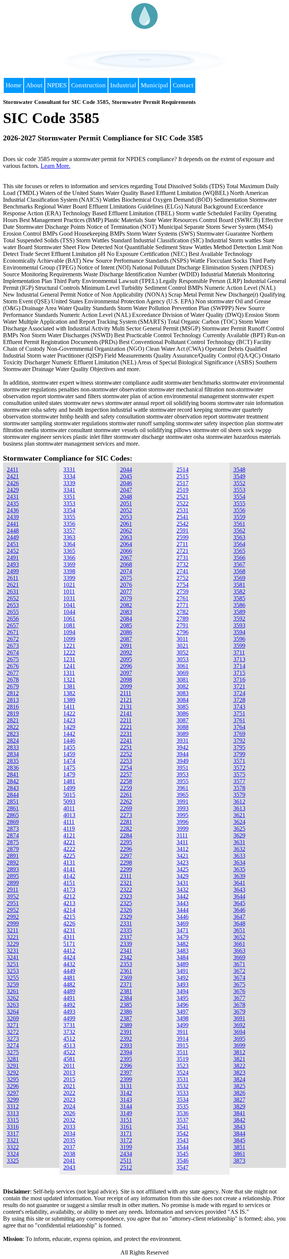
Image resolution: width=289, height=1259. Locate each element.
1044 (69, 612)
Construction (88, 85)
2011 (69, 1066)
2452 (13, 551)
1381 (69, 686)
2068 (126, 564)
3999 (182, 828)
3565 (239, 551)
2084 (126, 618)
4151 (69, 883)
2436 (13, 510)
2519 (182, 490)
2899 (13, 883)
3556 (239, 510)
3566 (239, 557)
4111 (69, 822)
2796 (182, 632)
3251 (13, 964)
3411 (182, 842)
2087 (126, 639)
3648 (239, 923)
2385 (126, 1005)
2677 (13, 673)
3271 (13, 1025)
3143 (126, 1099)
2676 (13, 666)
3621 (239, 815)
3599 (239, 645)
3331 (69, 469)
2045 (126, 476)
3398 (69, 571)
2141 (126, 713)
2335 (126, 930)
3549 (239, 476)
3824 (239, 1079)
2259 (126, 788)
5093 (69, 801)
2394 (126, 1052)
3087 (182, 720)
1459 (69, 754)
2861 (13, 808)
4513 (69, 1045)
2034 (69, 1133)
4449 (69, 971)
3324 (13, 1154)
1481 (69, 781)
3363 (69, 537)
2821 (13, 720)
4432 (69, 964)
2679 (13, 686)
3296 (13, 1086)
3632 (239, 849)
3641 (239, 883)
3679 (239, 1011)
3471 (182, 930)
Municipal (154, 85)
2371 (126, 984)
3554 (239, 496)
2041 (69, 1160)
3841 (239, 1113)
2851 (13, 801)
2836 (13, 767)
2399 (126, 1079)
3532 (182, 1086)
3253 (13, 971)
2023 (69, 1099)
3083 (182, 693)
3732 (69, 1032)
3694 (239, 1032)
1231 (69, 659)
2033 (69, 1127)
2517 (182, 483)
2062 (126, 530)
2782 (182, 612)
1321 (69, 679)
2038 (69, 1154)
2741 (182, 571)
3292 (13, 1072)
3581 (239, 585)
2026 (69, 1113)
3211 (12, 930)
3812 (239, 1052)
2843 (13, 788)
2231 (126, 734)
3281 (13, 1059)
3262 (13, 998)
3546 (182, 1160)
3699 (239, 1045)
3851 (239, 1147)
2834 (13, 754)
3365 (69, 551)
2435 (13, 503)
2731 (182, 557)
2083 (126, 612)
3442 (182, 896)
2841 (13, 774)
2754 (182, 585)
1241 (69, 666)
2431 (13, 496)
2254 (126, 767)
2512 (126, 1167)
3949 (182, 761)
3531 (182, 1079)
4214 (69, 910)
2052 (126, 510)
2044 (126, 469)
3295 (13, 1079)
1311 (69, 673)
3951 (182, 767)
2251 (126, 747)
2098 (126, 679)
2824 (13, 740)
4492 (69, 1005)
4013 (69, 815)
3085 (182, 706)
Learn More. (55, 166)
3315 (13, 1120)
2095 (126, 659)
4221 (69, 842)
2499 (13, 571)
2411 (12, 469)
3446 (182, 916)
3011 (182, 639)
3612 (239, 801)
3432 (182, 889)
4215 (69, 916)
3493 (182, 984)
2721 (182, 551)
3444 (182, 910)
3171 (126, 1133)
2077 (126, 591)
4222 (69, 849)
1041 (69, 605)
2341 (126, 950)
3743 (239, 706)
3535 (182, 1106)
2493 (13, 564)
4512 (69, 1038)
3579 (239, 795)
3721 (239, 686)
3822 (239, 1066)
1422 (69, 713)
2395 (126, 1059)
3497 (182, 1011)
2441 (13, 524)
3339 (69, 483)
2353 (126, 964)
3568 (239, 571)
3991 (182, 801)
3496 (182, 1005)
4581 (69, 1059)
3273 (13, 1038)
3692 (239, 1025)
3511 (182, 1052)
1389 (69, 700)
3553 (239, 490)
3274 (13, 1045)
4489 (69, 991)
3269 (13, 1018)
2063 (126, 537)
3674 (239, 977)
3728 (239, 700)
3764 (239, 727)
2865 (13, 815)
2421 (13, 476)
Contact (183, 85)
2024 (69, 1106)
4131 (69, 862)
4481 (69, 977)
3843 (239, 1127)
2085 (126, 625)
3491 (182, 971)
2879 (13, 849)
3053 (182, 659)
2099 (126, 686)
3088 (182, 727)
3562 (239, 530)
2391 (126, 1032)
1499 (69, 788)
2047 (126, 490)
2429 (13, 490)
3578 (239, 788)
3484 (182, 957)
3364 (69, 544)
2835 (13, 761)
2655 (13, 612)
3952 (13, 896)
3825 (239, 1086)
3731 (69, 1025)
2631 (13, 591)
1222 (69, 652)
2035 (69, 1140)
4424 (69, 957)
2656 (13, 618)
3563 (239, 537)
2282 (126, 828)
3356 (69, 524)
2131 (126, 706)
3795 (239, 747)
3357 (69, 530)
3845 (239, 1140)
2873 (13, 828)
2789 (182, 618)
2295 (126, 842)
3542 (182, 1133)
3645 (239, 903)
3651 (239, 930)
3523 (182, 1066)
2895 (13, 876)
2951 (13, 903)
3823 (239, 1072)
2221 (126, 727)
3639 (239, 876)
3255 (13, 977)
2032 (69, 1120)
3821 (239, 1059)
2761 (182, 598)
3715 (239, 673)
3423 (182, 862)
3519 (182, 1059)
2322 (126, 889)
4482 (69, 984)
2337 (126, 937)
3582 (239, 591)
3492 (182, 977)
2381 (126, 991)
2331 (126, 923)
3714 (239, 666)
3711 (239, 652)
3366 (69, 557)
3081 (182, 679)
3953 (182, 774)
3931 (182, 740)
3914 (182, 1038)
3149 (126, 1113)
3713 (239, 659)
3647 (239, 916)
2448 (13, 530)
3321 (13, 1140)
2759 (182, 591)
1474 (69, 761)
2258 (126, 781)
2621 (13, 585)
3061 (182, 666)
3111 (182, 835)
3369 (69, 564)
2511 (126, 1160)
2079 (126, 598)
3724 (239, 693)
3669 (239, 957)
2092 (126, 652)
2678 (13, 679)
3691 (239, 1018)
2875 (13, 842)
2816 (13, 706)
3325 (13, 1160)
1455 (69, 747)
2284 (126, 835)
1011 (69, 591)
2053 (126, 517)
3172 (126, 1140)
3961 (182, 788)
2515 (182, 476)
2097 (126, 673)
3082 (182, 686)
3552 (239, 483)
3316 (13, 1127)
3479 (182, 937)
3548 (239, 469)
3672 (239, 971)
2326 (126, 910)
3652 (239, 937)
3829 (239, 1106)
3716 (239, 679)
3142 (126, 1093)
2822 (13, 727)
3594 (239, 632)
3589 (239, 612)
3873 (239, 1160)
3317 (13, 1133)
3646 (239, 910)
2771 (182, 605)
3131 (126, 1086)
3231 (13, 950)
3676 (239, 991)
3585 (239, 598)
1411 (69, 706)
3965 (182, 795)
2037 (69, 1147)
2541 (182, 517)
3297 (13, 1093)
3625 (239, 828)
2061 (126, 524)
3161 (126, 1127)
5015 (69, 795)
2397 (126, 1072)
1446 (69, 740)
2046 (126, 483)
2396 (126, 1066)
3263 (13, 1005)
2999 (13, 923)
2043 (69, 1167)
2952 (13, 910)
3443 (182, 903)
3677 (239, 998)
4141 (69, 869)
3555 (239, 503)
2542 (182, 524)
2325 (126, 903)
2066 (126, 551)
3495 (182, 998)
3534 (182, 1099)
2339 (126, 944)
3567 (239, 564)
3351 (69, 496)
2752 (182, 578)
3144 (126, 1106)
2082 (126, 605)
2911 (12, 889)
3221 (13, 937)
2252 (126, 754)
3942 (182, 747)
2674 (13, 652)
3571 (239, 761)
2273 (126, 815)
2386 (126, 1011)
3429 (182, 876)
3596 (239, 639)
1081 (69, 625)
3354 (69, 510)
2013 (69, 1072)
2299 (126, 869)
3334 (69, 476)
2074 (126, 571)
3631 (239, 842)
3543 (182, 1140)
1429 (69, 727)
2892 (13, 862)
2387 (126, 1018)
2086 (126, 632)
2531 (182, 510)
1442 (69, 734)
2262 (126, 801)
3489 (182, 964)
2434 (126, 1154)
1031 (69, 598)
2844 (13, 795)
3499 (182, 1025)
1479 (69, 774)
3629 (239, 835)
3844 (239, 1133)
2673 (13, 645)
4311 (69, 937)
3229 (13, 944)
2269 (126, 808)
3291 (13, 1066)
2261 (126, 795)
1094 (69, 632)
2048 (126, 496)
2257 (126, 774)
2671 (13, 632)
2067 (126, 557)
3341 (69, 490)
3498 (182, 1018)
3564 (239, 544)
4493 (69, 1011)
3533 (182, 1093)
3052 (182, 652)
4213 (69, 903)
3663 (239, 950)
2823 (13, 734)
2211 (126, 720)
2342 (126, 957)
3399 (69, 578)
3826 (239, 1093)
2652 (13, 598)
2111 (125, 693)
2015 (69, 1079)
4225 (69, 856)
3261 (13, 991)
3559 (239, 517)
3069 (182, 673)
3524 (182, 1072)
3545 (182, 1154)
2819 (13, 713)
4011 (69, 808)
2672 (13, 639)
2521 (182, 496)
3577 (239, 781)
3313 (13, 1113)
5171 (69, 944)
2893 (13, 869)
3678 (239, 1005)
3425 (182, 869)
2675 (13, 659)
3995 (182, 815)
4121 (69, 835)
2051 (126, 503)
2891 (13, 856)
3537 (182, 1120)
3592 (239, 618)
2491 (13, 557)
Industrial (123, 85)
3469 (182, 923)
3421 (182, 856)
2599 (182, 537)
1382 (69, 693)
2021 (69, 1086)
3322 (13, 1147)
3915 (182, 1045)
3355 (69, 517)
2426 (13, 483)
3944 (182, 754)
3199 (126, 1147)
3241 (13, 957)
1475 (69, 767)
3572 (239, 767)
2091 (126, 645)
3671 (239, 964)
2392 (126, 1038)
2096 (126, 666)
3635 (239, 869)
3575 (239, 774)
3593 (239, 625)
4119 (69, 828)
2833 (13, 747)
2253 (126, 761)
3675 (239, 984)
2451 (13, 544)
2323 (126, 896)
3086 (182, 713)
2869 (13, 822)
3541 (182, 1127)
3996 (182, 822)
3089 (182, 734)
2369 (126, 977)
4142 (69, 876)
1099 (69, 639)
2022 (69, 1093)
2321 (126, 883)
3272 (13, 1032)
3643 (239, 889)
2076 (126, 585)
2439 (13, 517)
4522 (69, 1052)
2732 (182, 564)
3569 (239, 578)
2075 (126, 578)
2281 (126, 822)
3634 (239, 862)
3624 (239, 822)
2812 (13, 693)
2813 (13, 700)
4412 (69, 950)
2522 (182, 503)
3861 (239, 1154)
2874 (13, 835)
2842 (13, 781)
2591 (182, 530)
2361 (126, 971)
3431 (182, 883)
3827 (239, 1099)
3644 (239, 896)
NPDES (57, 85)
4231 (69, 930)
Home (13, 85)
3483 (182, 950)
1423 (69, 720)
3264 (13, 1011)
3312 (13, 1106)
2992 (13, 916)
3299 (13, 1099)
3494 (182, 991)
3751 (239, 713)
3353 (69, 503)
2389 (126, 1025)
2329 (126, 916)
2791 (182, 625)
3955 (182, 781)
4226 (69, 923)
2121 (126, 700)
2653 (13, 605)
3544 (182, 1147)
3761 (239, 720)
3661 (239, 944)
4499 (69, 1018)
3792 (239, 740)
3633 (239, 856)
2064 (126, 544)
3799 (239, 754)
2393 (126, 1045)
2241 (126, 740)
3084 (182, 700)
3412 (182, 849)
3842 (239, 1120)
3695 (239, 1038)
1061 (69, 618)
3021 (182, 645)
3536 (182, 1113)
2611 (12, 578)
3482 (182, 944)
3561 (239, 524)
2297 (126, 856)
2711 (182, 544)
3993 (182, 808)
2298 (126, 862)
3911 (182, 1032)
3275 (13, 1052)
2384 (126, 998)
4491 (69, 998)
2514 (182, 469)
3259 (13, 984)
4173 (69, 889)
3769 (239, 734)
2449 (13, 537)
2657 (13, 625)
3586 (239, 605)
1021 (69, 585)
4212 (69, 896)
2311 (126, 876)
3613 (239, 808)
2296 (126, 849)
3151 (126, 1120)
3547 (182, 1167)
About (34, 85)
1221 (69, 645)
